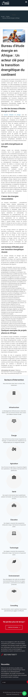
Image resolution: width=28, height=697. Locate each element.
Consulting (14, 605)
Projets (8, 16)
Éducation (14, 520)
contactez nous (13, 627)
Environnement (14, 576)
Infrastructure (14, 407)
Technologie (14, 548)
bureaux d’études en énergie (12, 114)
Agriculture (14, 463)
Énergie (14, 435)
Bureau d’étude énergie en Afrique (11, 18)
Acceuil (2, 16)
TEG (20, 694)
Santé (14, 492)
